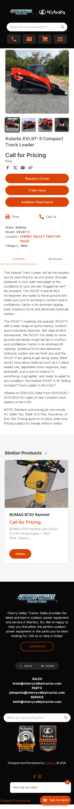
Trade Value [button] (37, 190)
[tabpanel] (37, 82)
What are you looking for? (29, 27)
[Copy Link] (30, 167)
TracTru (50, 762)
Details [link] (20, 554)
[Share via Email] (22, 167)
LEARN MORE (37, 646)
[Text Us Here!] (55, 800)
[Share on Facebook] (7, 167)
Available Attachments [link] (37, 202)
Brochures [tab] (55, 258)
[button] (14, 39)
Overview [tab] (18, 258)
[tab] (12, 125)
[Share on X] (15, 167)
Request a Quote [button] (37, 178)
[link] (45, 39)
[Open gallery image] (37, 82)
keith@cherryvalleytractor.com (37, 702)
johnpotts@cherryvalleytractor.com (37, 692)
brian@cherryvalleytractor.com (37, 683)
